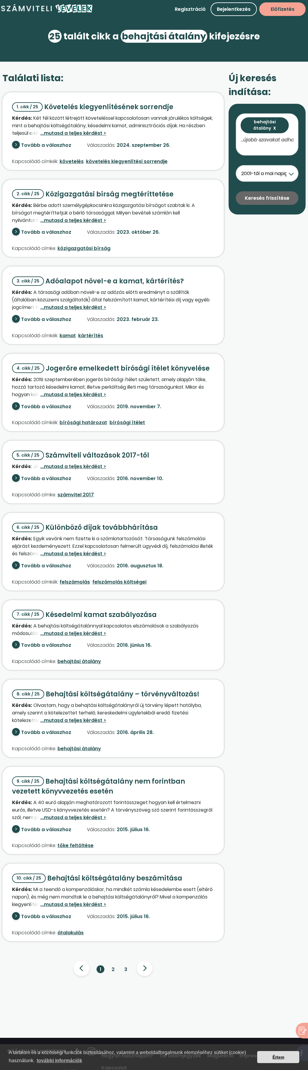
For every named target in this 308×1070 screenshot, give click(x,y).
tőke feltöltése (75, 845)
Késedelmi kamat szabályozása (87, 614)
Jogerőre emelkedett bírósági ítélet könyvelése (113, 368)
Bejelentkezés (234, 9)
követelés (72, 161)
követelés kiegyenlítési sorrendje (127, 161)
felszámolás (75, 581)
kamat (68, 335)
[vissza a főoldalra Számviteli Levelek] (47, 11)
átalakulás (70, 932)
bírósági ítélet (127, 422)
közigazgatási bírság (83, 248)
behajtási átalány (79, 661)
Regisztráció (190, 9)
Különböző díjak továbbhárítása (87, 527)
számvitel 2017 (75, 494)
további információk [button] (59, 1060)
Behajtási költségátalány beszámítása (99, 878)
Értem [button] (278, 1057)
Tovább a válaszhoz (46, 145)
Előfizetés (282, 9)
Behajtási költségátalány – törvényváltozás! (108, 694)
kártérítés (90, 335)
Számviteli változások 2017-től (83, 455)
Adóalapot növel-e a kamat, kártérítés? (100, 281)
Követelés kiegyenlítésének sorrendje (95, 107)
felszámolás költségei (119, 581)
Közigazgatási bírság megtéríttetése (95, 194)
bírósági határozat (83, 422)
